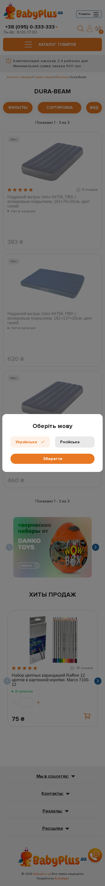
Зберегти (52, 458)
